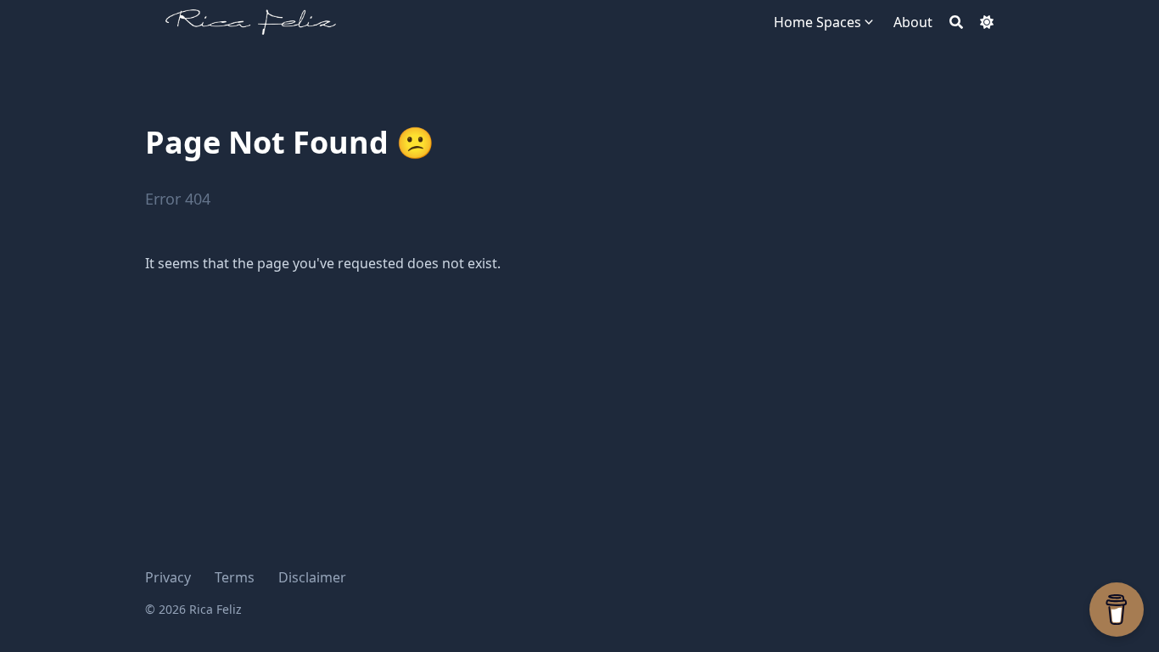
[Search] (956, 22)
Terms (235, 577)
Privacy (168, 577)
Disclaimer (312, 577)
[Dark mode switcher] (987, 22)
